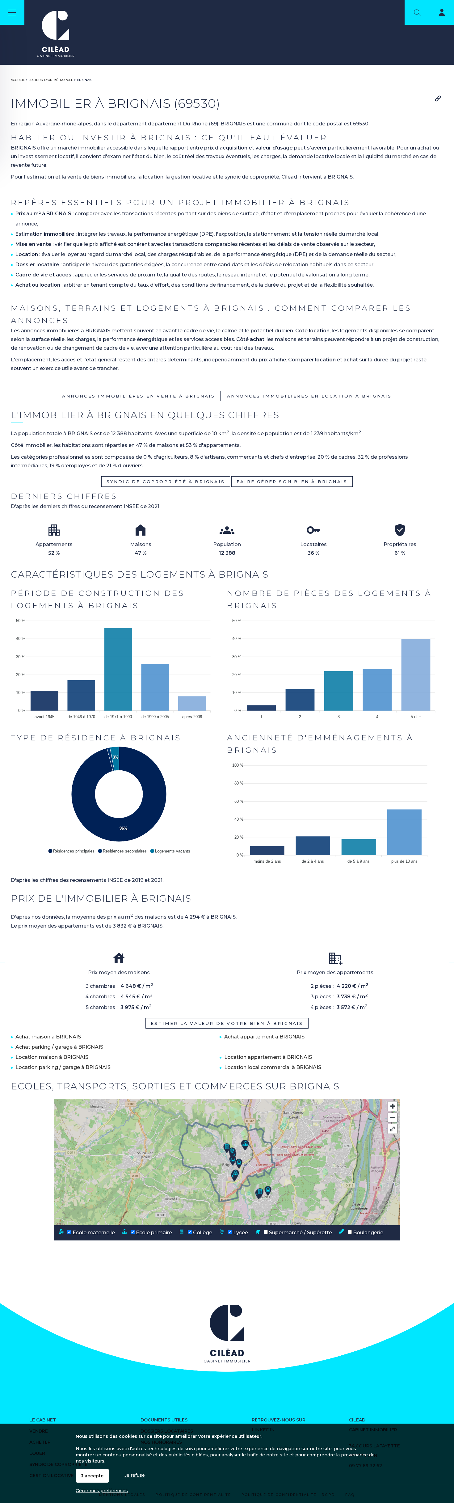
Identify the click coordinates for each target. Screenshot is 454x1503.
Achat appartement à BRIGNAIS (264, 1037)
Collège (202, 1232)
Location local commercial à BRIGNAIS (272, 1067)
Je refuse (134, 1475)
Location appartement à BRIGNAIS (268, 1057)
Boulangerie (367, 1232)
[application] (119, 667)
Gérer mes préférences (102, 1490)
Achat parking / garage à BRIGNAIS (59, 1047)
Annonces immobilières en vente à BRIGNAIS (138, 396)
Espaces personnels (438, 13)
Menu (12, 12)
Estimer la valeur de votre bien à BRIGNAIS (227, 1023)
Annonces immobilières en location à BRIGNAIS (309, 396)
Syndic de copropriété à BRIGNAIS (166, 481)
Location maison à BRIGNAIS (51, 1057)
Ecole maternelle (93, 1232)
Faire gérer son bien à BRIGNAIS (292, 481)
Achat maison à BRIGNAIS (48, 1037)
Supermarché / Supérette (300, 1232)
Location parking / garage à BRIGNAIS (63, 1067)
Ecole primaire (153, 1232)
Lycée (240, 1232)
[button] (71, 850)
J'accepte (92, 1476)
